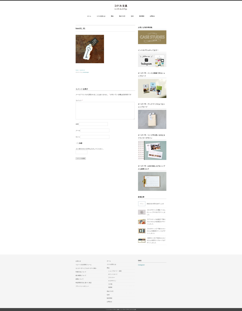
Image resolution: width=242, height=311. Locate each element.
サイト (78, 137)
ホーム (89, 16)
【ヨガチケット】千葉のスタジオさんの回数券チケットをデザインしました (156, 231)
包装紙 (110, 287)
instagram (141, 265)
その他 (110, 284)
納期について (80, 279)
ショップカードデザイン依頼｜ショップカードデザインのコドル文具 (121, 309)
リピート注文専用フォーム (84, 264)
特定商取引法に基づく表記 (84, 282)
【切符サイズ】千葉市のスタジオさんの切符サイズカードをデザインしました (156, 240)
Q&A (132, 16)
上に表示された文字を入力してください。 (90, 149)
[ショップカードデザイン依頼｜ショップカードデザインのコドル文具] (121, 6)
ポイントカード (113, 274)
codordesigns (86, 72)
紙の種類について (81, 275)
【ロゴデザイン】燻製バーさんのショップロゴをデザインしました (156, 212)
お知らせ (78, 261)
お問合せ (152, 16)
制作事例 (141, 16)
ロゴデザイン (112, 280)
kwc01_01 (82, 70)
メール (78, 130)
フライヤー (111, 277)
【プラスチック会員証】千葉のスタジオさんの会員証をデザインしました (156, 222)
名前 (77, 124)
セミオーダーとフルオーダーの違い (86, 268)
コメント (79, 100)
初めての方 (122, 16)
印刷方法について (81, 272)
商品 (112, 16)
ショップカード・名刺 (114, 271)
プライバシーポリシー (82, 286)
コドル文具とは (101, 16)
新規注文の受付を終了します (155, 203)
